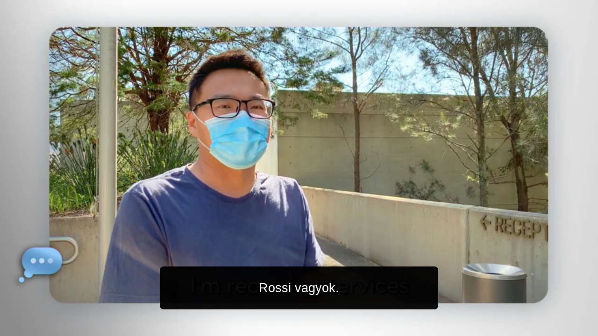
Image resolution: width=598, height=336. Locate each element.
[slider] (317, 327)
